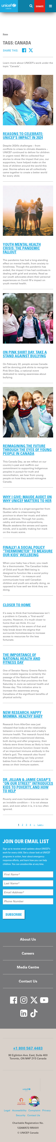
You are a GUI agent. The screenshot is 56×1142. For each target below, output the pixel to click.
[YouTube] (42, 997)
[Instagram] (22, 997)
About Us (28, 939)
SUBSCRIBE (13, 914)
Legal (7, 1110)
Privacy (46, 1110)
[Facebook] (24, 50)
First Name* (12, 874)
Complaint (34, 1110)
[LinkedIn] (22, 1010)
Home (5, 34)
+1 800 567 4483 (28, 1048)
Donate (39, 6)
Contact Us (28, 981)
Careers (28, 953)
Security (20, 1115)
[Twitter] (30, 50)
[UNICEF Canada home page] (28, 1090)
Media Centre (28, 967)
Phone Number (13, 901)
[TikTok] (32, 1010)
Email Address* (14, 892)
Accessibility (19, 1110)
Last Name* (11, 883)
